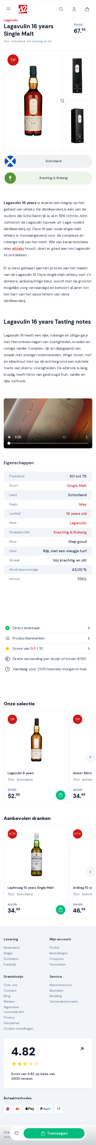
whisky (18, 248)
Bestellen (56, 990)
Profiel (54, 947)
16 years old (76, 513)
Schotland (18, 41)
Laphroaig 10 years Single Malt (31, 887)
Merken (9, 1001)
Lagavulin (78, 522)
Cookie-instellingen (18, 1028)
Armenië (88, 779)
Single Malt (77, 485)
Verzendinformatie (64, 1001)
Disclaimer (12, 1023)
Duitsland (11, 959)
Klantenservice (61, 985)
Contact (10, 990)
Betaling (56, 996)
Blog (7, 996)
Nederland (11, 947)
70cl (7, 41)
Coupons (57, 959)
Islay (83, 504)
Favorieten (58, 964)
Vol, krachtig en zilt (39, 41)
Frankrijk (10, 964)
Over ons (10, 985)
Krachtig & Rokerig (70, 532)
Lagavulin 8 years (21, 773)
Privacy (9, 1017)
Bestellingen (59, 953)
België (8, 953)
